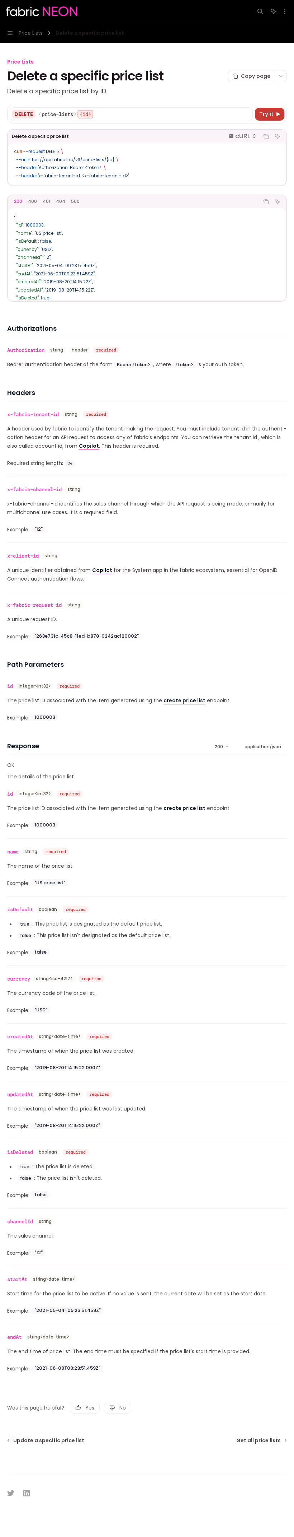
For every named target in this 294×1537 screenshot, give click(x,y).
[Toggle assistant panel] (273, 11)
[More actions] (284, 11)
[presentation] (147, 254)
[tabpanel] (147, 254)
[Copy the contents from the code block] (266, 136)
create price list (184, 700)
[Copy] (246, 114)
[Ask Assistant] (277, 136)
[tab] (18, 201)
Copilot (89, 446)
